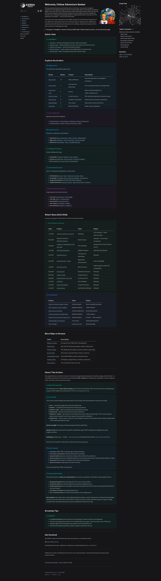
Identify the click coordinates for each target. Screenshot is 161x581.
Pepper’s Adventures (83, 121)
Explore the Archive (126, 36)
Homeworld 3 (61, 271)
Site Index (23, 36)
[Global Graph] (139, 7)
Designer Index (54, 45)
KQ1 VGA (60, 176)
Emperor (75, 157)
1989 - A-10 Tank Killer (125, 54)
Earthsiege (61, 142)
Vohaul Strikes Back (73, 178)
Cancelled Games (61, 521)
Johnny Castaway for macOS (65, 234)
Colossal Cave (61, 288)
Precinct (108, 521)
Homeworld (55, 161)
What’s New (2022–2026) (128, 38)
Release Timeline (52, 343)
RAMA (79, 123)
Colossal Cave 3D (64, 201)
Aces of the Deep (80, 140)
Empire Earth (74, 161)
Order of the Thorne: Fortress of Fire (59, 317)
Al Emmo (87, 182)
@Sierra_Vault (88, 545)
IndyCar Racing (68, 159)
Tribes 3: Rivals (61, 275)
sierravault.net (73, 437)
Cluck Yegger (68, 197)
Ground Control (65, 161)
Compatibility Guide (53, 356)
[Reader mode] (41, 10)
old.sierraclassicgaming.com (79, 391)
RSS (59, 574)
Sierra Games (28, 5)
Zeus (70, 157)
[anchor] (87, 4)
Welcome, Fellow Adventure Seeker (129, 32)
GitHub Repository (52, 542)
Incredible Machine (74, 142)
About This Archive (126, 42)
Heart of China (73, 138)
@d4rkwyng (54, 545)
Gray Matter (60, 203)
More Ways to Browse (127, 40)
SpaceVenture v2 (62, 255)
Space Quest (52, 85)
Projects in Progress (55, 47)
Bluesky (54, 574)
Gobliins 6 (69, 205)
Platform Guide (51, 349)
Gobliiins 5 (62, 205)
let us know (84, 442)
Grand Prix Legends (79, 159)
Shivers (62, 123)
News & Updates (24, 34)
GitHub (47, 574)
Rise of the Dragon (62, 138)
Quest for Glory (53, 96)
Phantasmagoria (55, 123)
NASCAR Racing (58, 159)
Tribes (66, 142)
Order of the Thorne (79, 182)
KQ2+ (65, 176)
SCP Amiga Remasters (63, 250)
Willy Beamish (82, 138)
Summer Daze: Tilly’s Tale (64, 278)
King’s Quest (52, 79)
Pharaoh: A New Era (62, 285)
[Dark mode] (38, 10)
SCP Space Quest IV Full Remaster (58, 314)
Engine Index (51, 346)
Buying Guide (53, 51)
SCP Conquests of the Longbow (58, 307)
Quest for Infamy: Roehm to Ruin (58, 304)
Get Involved (124, 47)
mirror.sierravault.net (102, 437)
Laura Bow (52, 106)
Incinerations (84, 178)
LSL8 (101, 521)
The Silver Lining (62, 178)
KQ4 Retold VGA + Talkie (64, 261)
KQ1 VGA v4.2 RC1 (62, 267)
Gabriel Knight (53, 103)
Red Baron (60, 140)
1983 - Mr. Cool (123, 56)
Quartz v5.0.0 (56, 572)
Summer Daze (65, 199)
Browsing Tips (125, 45)
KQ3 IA (82, 176)
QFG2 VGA (70, 176)
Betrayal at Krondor (71, 123)
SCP (64, 180)
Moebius (67, 203)
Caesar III (60, 157)
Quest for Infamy (67, 182)
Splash (22, 38)
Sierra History (51, 363)
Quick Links (124, 34)
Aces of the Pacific (69, 140)
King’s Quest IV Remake (55, 311)
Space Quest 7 (86, 521)
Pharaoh (66, 157)
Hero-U (58, 199)
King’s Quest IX (95, 521)
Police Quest (52, 99)
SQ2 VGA (76, 176)
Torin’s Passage (64, 121)
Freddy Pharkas (54, 121)
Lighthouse (72, 121)
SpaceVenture (60, 197)
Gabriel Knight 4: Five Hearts (57, 321)
